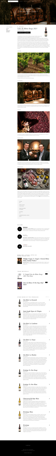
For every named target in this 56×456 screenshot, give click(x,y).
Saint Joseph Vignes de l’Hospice (32, 311)
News (7, 29)
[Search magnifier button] (17, 1)
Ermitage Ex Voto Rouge (30, 370)
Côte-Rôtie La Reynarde (30, 300)
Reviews (33, 1)
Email (28, 32)
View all (47, 271)
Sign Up (54, 1)
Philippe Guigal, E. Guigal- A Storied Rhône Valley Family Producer (36, 259)
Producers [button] (21, 1)
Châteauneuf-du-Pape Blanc (31, 398)
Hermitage (26, 425)
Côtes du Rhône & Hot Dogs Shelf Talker (33, 283)
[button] (26, 1)
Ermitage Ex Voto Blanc (30, 384)
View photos (53, 23)
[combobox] (28, 9)
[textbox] (28, 9)
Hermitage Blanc (28, 412)
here (39, 196)
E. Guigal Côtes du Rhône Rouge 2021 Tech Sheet (33, 275)
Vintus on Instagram (28, 449)
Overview (7, 28)
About (36, 1)
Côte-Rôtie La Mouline (29, 355)
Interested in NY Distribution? (28, 450)
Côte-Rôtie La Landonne (30, 323)
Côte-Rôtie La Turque (29, 340)
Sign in (51, 1)
